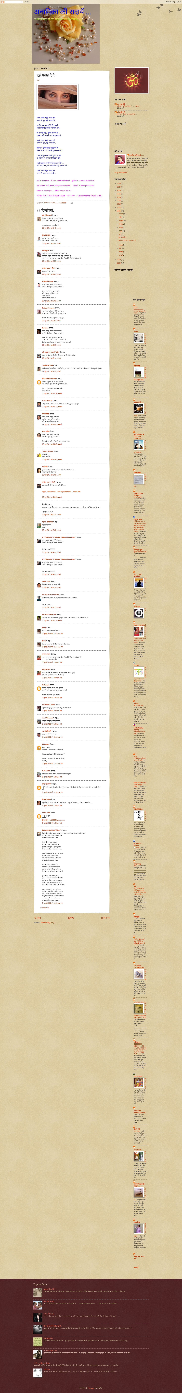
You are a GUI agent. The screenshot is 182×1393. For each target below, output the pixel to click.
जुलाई (121, 231)
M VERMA (46, 235)
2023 (119, 190)
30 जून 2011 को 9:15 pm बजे (51, 607)
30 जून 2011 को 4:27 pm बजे (51, 552)
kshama (45, 328)
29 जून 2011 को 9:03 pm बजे (51, 321)
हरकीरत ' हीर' (138, 550)
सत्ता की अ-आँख (145, 338)
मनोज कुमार (45, 250)
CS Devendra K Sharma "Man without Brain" (59, 537)
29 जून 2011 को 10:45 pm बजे (52, 424)
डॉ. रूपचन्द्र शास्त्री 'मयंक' (50, 352)
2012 (119, 207)
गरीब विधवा (47, 1369)
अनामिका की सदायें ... (62, 11)
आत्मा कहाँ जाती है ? (49, 1289)
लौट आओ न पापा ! (49, 1301)
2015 (119, 197)
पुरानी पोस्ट (105, 918)
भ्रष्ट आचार (137, 1131)
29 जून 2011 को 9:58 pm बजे (51, 371)
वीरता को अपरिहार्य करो (50, 1351)
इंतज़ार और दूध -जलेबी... (138, 785)
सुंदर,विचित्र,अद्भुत (139, 705)
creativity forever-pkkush (139, 1112)
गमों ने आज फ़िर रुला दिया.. (41, 1363)
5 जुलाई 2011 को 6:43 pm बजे (52, 823)
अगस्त (121, 227)
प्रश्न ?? (145, 610)
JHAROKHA (138, 809)
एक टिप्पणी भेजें (44, 908)
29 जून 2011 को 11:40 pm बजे (52, 460)
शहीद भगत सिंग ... (49, 1338)
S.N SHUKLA (47, 401)
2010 (119, 260)
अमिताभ (136, 703)
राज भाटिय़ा (45, 414)
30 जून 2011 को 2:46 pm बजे (51, 515)
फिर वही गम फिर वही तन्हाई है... (127, 240)
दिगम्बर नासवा (46, 799)
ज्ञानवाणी (137, 366)
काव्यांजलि (137, 607)
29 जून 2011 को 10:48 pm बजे (52, 444)
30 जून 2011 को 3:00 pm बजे (51, 530)
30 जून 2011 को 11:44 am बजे (52, 497)
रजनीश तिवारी (46, 731)
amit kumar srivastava (50, 595)
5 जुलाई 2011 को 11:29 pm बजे (52, 903)
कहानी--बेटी (145, 815)
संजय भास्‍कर (46, 654)
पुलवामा (138, 847)
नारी (135, 886)
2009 (119, 263)
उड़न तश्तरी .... (138, 402)
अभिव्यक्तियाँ (121, 112)
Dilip (44, 628)
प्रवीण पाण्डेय (46, 581)
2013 (119, 204)
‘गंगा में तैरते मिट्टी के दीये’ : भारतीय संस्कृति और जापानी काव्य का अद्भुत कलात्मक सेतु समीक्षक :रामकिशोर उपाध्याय (140, 526)
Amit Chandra (47, 718)
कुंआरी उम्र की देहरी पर (140, 552)
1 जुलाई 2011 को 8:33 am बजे (52, 698)
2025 (119, 183)
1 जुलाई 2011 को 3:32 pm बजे (52, 711)
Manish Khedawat (49, 379)
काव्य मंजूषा (137, 864)
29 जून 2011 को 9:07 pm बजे (51, 345)
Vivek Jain (46, 812)
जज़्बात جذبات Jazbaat (138, 494)
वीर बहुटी (136, 917)
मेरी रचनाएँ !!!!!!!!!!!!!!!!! (138, 1043)
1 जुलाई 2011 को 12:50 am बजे (52, 634)
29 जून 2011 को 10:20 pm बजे (52, 407)
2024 (119, 187)
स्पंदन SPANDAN (139, 783)
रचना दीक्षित (46, 431)
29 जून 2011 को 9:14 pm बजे (51, 358)
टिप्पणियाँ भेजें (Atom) (47, 923)
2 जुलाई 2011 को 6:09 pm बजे (52, 777)
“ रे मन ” (136, 945)
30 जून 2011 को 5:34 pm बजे (51, 587)
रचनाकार (136, 665)
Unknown (45, 685)
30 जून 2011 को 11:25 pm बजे (52, 620)
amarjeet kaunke (140, 1002)
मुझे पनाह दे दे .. (123, 237)
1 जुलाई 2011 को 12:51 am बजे (52, 647)
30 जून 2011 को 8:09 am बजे (51, 475)
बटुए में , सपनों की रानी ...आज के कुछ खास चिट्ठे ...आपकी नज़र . (61, 492)
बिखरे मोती (137, 1129)
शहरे (38, 80)
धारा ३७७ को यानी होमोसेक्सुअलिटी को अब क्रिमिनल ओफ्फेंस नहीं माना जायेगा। (140, 891)
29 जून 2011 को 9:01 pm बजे (51, 301)
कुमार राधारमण (46, 784)
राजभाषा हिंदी (121, 104)
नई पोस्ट (37, 918)
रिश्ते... (136, 866)
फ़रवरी (121, 252)
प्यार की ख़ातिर (138, 497)
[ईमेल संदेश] (72, 203)
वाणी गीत (45, 467)
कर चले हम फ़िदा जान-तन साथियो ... (127, 114)
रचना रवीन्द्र (138, 1076)
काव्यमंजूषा (137, 1222)
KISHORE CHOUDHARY (139, 967)
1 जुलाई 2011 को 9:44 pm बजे (52, 724)
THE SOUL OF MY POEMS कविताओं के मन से (139, 941)
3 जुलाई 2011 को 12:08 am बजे (52, 792)
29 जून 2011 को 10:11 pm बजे (52, 393)
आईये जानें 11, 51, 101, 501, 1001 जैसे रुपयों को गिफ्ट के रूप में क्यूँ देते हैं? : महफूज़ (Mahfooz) (140, 1050)
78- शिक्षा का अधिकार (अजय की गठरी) (140, 759)
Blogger (91, 1388)
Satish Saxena (48, 451)
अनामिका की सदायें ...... (136, 155)
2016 (119, 194)
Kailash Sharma (48, 308)
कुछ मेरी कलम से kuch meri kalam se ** (139, 436)
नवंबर (121, 217)
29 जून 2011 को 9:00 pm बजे (51, 274)
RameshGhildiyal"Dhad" (51, 830)
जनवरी (121, 255)
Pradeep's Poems (137, 844)
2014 (119, 201)
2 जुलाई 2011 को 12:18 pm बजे (52, 764)
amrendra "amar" (48, 705)
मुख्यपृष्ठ (71, 918)
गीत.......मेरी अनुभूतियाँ (137, 575)
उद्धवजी (136, 1267)
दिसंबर (121, 214)
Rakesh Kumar (47, 281)
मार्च (120, 248)
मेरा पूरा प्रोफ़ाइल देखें (121, 173)
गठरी (135, 756)
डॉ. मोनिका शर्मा (47, 215)
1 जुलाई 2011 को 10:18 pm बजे (52, 737)
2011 (119, 211)
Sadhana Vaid (47, 365)
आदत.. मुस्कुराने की (140, 625)
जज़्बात (136, 332)
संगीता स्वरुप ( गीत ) (48, 268)
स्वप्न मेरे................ (138, 308)
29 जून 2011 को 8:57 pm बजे (51, 261)
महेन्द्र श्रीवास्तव (47, 522)
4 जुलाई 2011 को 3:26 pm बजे (52, 805)
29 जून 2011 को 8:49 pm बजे (51, 228)
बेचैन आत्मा (137, 473)
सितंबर (121, 224)
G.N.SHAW (46, 771)
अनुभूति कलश (138, 520)
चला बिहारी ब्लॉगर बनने (49, 614)
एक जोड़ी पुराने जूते (145, 974)
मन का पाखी (137, 1150)
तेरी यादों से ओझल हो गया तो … (139, 312)
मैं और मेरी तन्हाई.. (49, 1314)
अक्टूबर (121, 221)
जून (120, 234)
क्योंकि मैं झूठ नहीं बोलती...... (139, 1185)
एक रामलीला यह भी (145, 1083)
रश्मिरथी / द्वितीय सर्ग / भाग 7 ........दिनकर (128, 106)
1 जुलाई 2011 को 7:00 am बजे (52, 662)
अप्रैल (121, 245)
